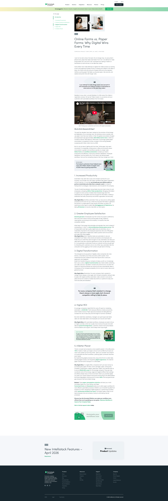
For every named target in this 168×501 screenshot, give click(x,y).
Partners (96, 4)
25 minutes (81, 207)
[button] (67, 5)
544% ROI (85, 310)
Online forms (78, 152)
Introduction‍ (58, 17)
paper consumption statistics (91, 382)
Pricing (102, 4)
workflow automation (90, 152)
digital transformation (91, 263)
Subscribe (109, 9)
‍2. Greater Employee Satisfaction (62, 22)
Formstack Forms (79, 386)
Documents (90, 386)
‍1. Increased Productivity (60, 20)
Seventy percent (79, 216)
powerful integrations (85, 325)
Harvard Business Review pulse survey (100, 227)
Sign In (122, 1)
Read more (48, 456)
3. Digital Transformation (61, 24)
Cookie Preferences (117, 480)
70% (75, 351)
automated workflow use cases (87, 391)
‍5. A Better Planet (59, 28)
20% (101, 377)
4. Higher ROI (57, 26)
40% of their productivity (94, 191)
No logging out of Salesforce (103, 205)
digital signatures (101, 359)
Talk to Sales (119, 4)
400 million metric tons (100, 138)
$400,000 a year (85, 370)
